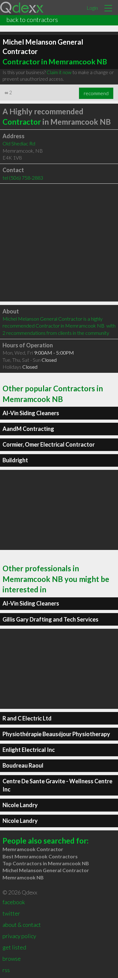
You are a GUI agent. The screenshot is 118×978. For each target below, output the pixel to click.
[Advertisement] (59, 243)
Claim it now (59, 72)
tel (23, 178)
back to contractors (32, 19)
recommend (96, 93)
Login (92, 8)
